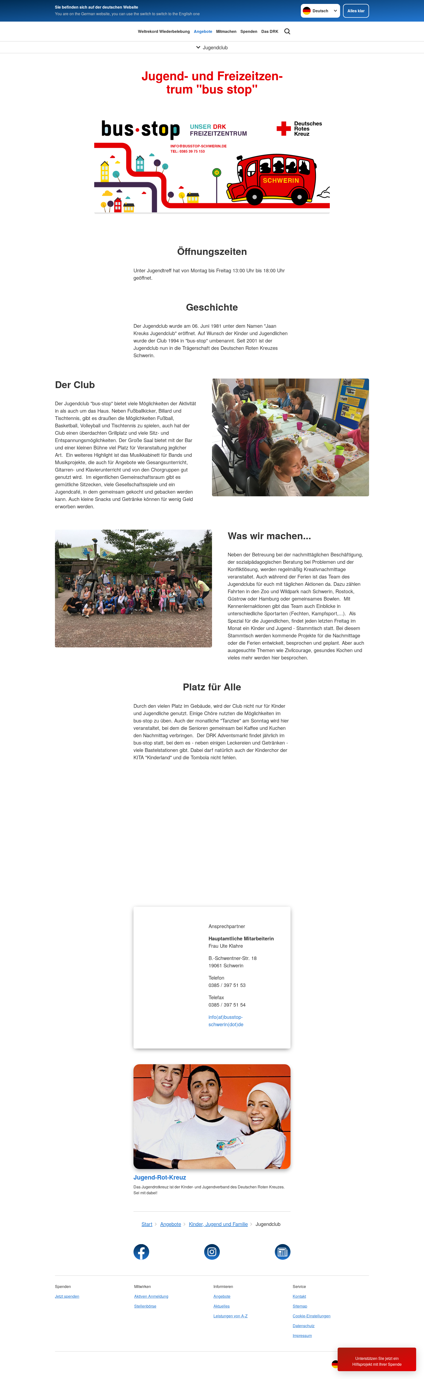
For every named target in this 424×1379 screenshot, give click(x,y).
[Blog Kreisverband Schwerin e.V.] (283, 1252)
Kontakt (299, 1296)
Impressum (302, 1335)
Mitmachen (226, 31)
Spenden (248, 31)
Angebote (203, 31)
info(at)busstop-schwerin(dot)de (226, 1020)
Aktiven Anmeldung (151, 1296)
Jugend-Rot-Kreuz (159, 1177)
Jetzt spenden (67, 1296)
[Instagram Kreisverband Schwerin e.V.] (212, 1252)
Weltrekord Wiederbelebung (164, 31)
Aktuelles (221, 1306)
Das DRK (269, 31)
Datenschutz (304, 1325)
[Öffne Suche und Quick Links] (287, 31)
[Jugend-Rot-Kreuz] (212, 1116)
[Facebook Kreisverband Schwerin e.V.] (141, 1252)
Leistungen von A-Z (230, 1316)
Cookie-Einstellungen (312, 1316)
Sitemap (300, 1306)
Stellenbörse (145, 1306)
